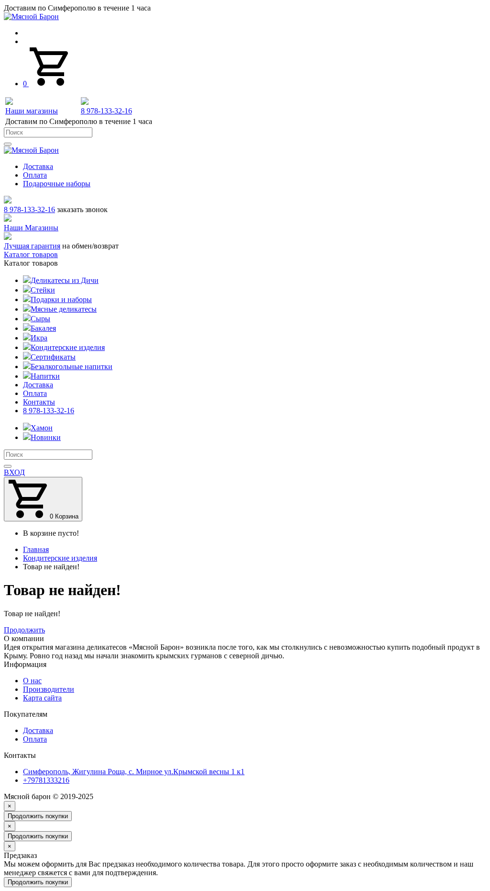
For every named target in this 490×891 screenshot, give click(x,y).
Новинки (46, 437)
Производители (48, 689)
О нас (32, 681)
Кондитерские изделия (68, 347)
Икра (39, 338)
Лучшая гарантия (32, 246)
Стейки (43, 290)
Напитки (45, 376)
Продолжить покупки (38, 816)
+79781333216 (46, 780)
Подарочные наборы (56, 184)
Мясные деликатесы (64, 309)
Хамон (42, 428)
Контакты (39, 402)
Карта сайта (42, 698)
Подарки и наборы (61, 299)
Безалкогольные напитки (71, 366)
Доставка (38, 166)
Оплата (35, 175)
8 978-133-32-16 (29, 209)
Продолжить (24, 630)
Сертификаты (53, 357)
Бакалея (43, 328)
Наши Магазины (31, 228)
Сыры (40, 319)
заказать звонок (82, 209)
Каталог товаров (31, 254)
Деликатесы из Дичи (65, 280)
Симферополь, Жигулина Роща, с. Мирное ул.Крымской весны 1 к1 (134, 771)
